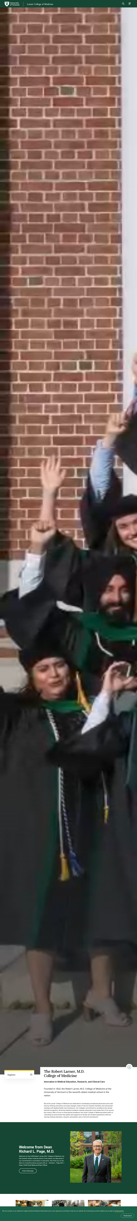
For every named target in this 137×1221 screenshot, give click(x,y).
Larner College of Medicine (40, 4)
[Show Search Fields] (123, 3)
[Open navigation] (31, 1075)
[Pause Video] (129, 1067)
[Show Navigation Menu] (129, 3)
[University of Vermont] (9, 6)
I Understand (127, 1215)
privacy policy (119, 1211)
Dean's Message (27, 1171)
